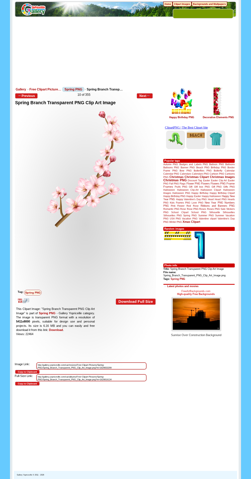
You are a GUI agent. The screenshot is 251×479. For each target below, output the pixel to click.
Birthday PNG (218, 167)
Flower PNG (193, 183)
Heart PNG (220, 199)
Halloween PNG (181, 193)
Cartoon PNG (217, 173)
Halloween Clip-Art (188, 190)
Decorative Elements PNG (218, 117)
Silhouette (214, 212)
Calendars (185, 173)
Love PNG (197, 202)
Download (56, 330)
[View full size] (85, 169)
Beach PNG (202, 167)
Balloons (230, 164)
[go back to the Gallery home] (33, 10)
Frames (168, 186)
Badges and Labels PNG (193, 164)
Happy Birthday (199, 193)
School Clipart (179, 212)
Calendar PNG (171, 173)
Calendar (230, 170)
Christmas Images (222, 177)
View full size (23, 300)
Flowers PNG (218, 183)
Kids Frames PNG (180, 202)
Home (168, 4)
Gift (190, 186)
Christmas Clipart (197, 177)
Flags (183, 183)
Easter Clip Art (219, 180)
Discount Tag (195, 180)
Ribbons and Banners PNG (218, 205)
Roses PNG (213, 209)
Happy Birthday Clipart (222, 193)
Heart (211, 199)
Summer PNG (206, 215)
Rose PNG (192, 209)
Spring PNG (73, 89)
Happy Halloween (211, 196)
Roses (202, 209)
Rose (183, 209)
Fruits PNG (181, 186)
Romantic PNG (171, 209)
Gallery (21, 89)
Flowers (205, 183)
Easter (206, 180)
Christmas (176, 177)
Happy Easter (193, 196)
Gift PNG (217, 186)
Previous (28, 96)
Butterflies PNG (203, 170)
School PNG (198, 212)
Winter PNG (175, 222)
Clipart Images (182, 4)
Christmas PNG (175, 180)
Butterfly (218, 170)
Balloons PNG (171, 167)
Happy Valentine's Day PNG (191, 199)
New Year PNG (214, 202)
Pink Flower (178, 205)
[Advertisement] (125, 57)
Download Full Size (135, 301)
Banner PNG (188, 167)
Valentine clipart (207, 218)
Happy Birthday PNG (181, 117)
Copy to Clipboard (27, 372)
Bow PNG (186, 170)
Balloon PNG (216, 164)
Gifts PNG (229, 186)
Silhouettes (229, 212)
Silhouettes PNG (172, 215)
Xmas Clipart (191, 221)
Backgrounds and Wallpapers (209, 4)
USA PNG (175, 218)
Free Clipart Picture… (45, 89)
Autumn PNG (170, 164)
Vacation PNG (189, 218)
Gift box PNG (202, 186)
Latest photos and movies (182, 286)
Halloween (169, 190)
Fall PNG (174, 183)
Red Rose (192, 205)
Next (142, 96)
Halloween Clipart (211, 190)
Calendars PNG (200, 173)
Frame (230, 183)
